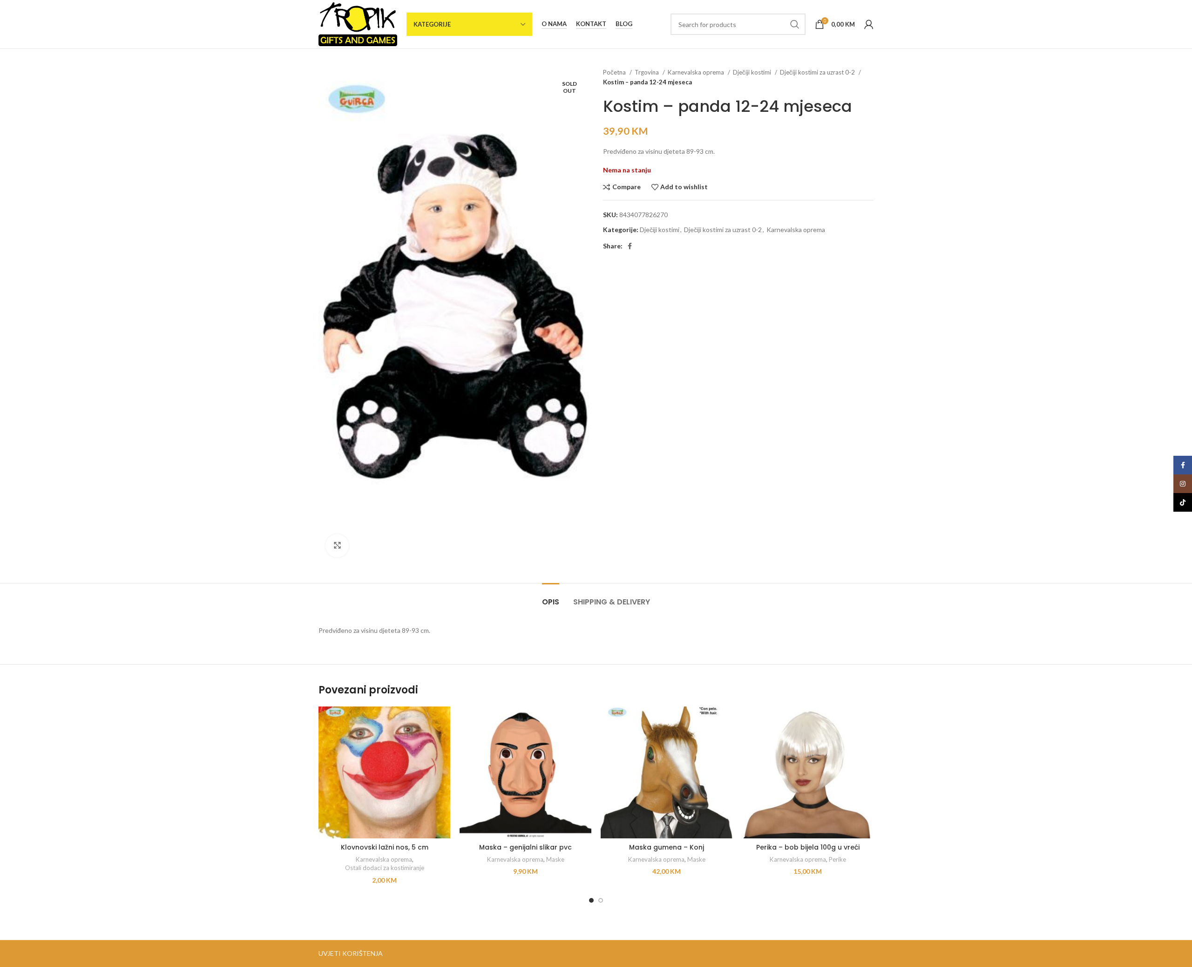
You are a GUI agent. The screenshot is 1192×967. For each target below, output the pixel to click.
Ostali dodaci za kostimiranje (384, 867)
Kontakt (591, 24)
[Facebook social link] (630, 246)
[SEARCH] (795, 24)
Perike (837, 859)
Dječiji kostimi (752, 72)
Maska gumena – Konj (666, 847)
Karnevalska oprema (696, 72)
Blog (624, 24)
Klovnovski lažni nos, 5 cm (384, 847)
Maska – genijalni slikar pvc (525, 847)
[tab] (550, 597)
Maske (555, 859)
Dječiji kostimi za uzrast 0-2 (818, 72)
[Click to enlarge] (337, 545)
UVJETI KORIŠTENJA (350, 953)
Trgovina (647, 72)
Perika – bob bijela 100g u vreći (808, 847)
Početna (615, 72)
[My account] (869, 24)
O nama (554, 24)
